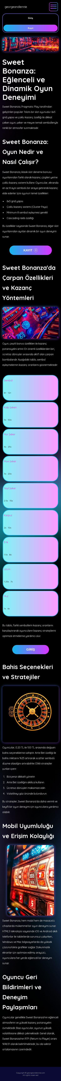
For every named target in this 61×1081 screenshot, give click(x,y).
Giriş (30, 18)
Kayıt (30, 28)
